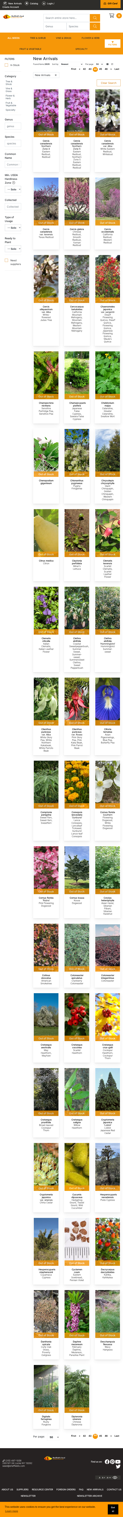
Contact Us (114, 1489)
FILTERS (9, 59)
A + (103, 1477)
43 (90, 69)
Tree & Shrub (38, 38)
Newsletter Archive (89, 1495)
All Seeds (14, 38)
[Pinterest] (112, 1462)
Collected (10, 200)
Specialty (81, 49)
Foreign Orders (66, 1489)
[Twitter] (118, 1467)
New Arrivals (95, 1489)
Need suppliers (15, 262)
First (73, 69)
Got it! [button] (113, 1509)
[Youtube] (118, 1462)
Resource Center (42, 1489)
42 (84, 69)
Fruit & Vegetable (30, 49)
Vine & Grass (63, 38)
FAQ (81, 1489)
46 (106, 69)
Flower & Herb (90, 38)
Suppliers (22, 1489)
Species (9, 136)
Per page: (39, 1436)
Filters (112, 44)
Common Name (10, 155)
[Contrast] (116, 1477)
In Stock (15, 65)
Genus (9, 119)
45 (100, 69)
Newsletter (28, 1495)
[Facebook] (107, 1462)
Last (117, 69)
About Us (7, 1489)
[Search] (95, 18)
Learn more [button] (11, 1511)
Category (10, 76)
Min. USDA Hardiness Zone (11, 178)
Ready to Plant (10, 240)
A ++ (109, 1477)
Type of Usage (9, 219)
